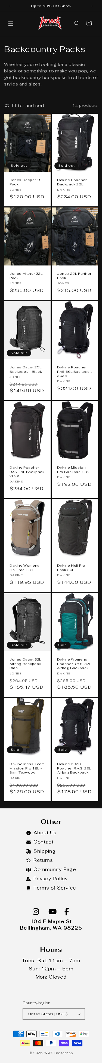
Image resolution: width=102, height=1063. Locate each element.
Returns (43, 860)
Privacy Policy (50, 879)
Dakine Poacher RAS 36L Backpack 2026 (74, 371)
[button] (11, 23)
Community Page (54, 869)
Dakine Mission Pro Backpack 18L (74, 470)
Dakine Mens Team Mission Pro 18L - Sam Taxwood (27, 768)
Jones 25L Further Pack (74, 276)
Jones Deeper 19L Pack (27, 182)
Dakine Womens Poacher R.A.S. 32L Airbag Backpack (74, 664)
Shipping (44, 851)
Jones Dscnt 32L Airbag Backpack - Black (27, 664)
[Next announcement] (92, 6)
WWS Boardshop (58, 1053)
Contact (43, 842)
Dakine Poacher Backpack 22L (71, 182)
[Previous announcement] (10, 6)
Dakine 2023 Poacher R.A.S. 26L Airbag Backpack (74, 768)
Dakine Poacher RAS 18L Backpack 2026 (27, 472)
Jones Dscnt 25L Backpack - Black (26, 369)
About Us (45, 833)
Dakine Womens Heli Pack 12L (25, 568)
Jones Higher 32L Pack (26, 276)
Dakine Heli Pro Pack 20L (71, 568)
